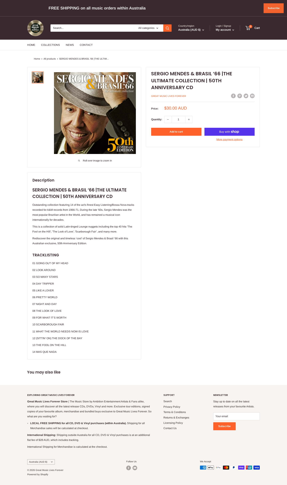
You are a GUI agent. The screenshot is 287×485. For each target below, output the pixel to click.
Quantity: (156, 119)
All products (50, 58)
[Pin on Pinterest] (239, 95)
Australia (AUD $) (38, 462)
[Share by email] (252, 95)
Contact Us (170, 428)
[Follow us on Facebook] (128, 468)
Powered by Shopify (37, 474)
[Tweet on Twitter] (246, 95)
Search (167, 401)
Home (37, 58)
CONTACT (86, 44)
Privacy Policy (171, 406)
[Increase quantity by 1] (188, 119)
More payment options (229, 139)
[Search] (167, 28)
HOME (31, 44)
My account (224, 29)
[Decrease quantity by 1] (167, 119)
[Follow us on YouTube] (135, 468)
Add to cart (176, 131)
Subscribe (274, 8)
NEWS (70, 44)
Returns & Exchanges (176, 417)
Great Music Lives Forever (168, 96)
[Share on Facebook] (233, 95)
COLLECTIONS (50, 44)
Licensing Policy (173, 422)
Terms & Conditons (174, 412)
